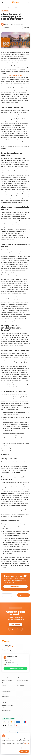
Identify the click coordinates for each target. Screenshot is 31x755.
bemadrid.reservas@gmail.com (12, 664)
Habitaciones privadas (22, 682)
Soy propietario (16, 624)
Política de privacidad (7, 707)
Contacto (4, 685)
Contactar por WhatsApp (16, 668)
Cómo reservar (20, 685)
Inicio (2, 7)
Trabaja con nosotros (7, 680)
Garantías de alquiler (6, 691)
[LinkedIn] (10, 650)
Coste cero (4, 694)
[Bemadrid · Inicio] (15, 2)
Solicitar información (6, 699)
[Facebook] (3, 650)
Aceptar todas (24, 751)
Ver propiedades (14, 586)
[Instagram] (6, 650)
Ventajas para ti (5, 696)
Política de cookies (6, 710)
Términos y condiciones (7, 705)
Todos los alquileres (21, 677)
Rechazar (15, 747)
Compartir (26, 27)
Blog (5, 7)
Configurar (25, 747)
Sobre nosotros (5, 677)
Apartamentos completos (22, 680)
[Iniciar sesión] (28, 2)
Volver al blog (7, 595)
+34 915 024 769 (9, 662)
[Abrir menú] (2, 2)
